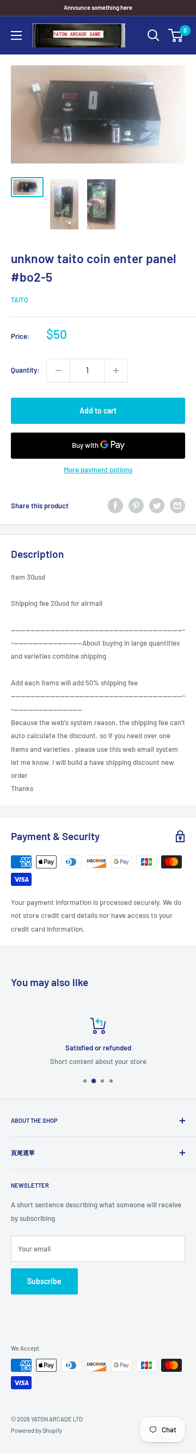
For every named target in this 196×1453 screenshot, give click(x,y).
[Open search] (154, 35)
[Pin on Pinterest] (136, 505)
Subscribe (44, 1281)
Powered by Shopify (36, 1430)
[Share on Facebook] (115, 505)
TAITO (19, 299)
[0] (176, 35)
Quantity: (25, 370)
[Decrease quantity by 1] (58, 370)
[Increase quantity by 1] (116, 370)
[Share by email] (177, 505)
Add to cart (98, 410)
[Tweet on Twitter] (156, 505)
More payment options (98, 469)
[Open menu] (16, 35)
